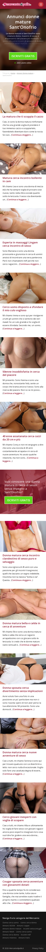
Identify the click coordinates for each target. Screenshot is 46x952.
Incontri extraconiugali (32, 928)
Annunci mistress (10, 937)
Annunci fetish (8, 931)
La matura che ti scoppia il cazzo (23, 116)
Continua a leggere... (22, 134)
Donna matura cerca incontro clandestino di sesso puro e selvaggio (21, 559)
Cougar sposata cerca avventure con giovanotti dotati (23, 883)
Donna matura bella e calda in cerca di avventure (21, 625)
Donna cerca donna (11, 934)
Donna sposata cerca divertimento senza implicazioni (23, 689)
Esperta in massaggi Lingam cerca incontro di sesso (20, 244)
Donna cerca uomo (11, 922)
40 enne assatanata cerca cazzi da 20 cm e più (22, 437)
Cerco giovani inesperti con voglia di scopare (19, 818)
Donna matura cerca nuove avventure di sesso (20, 754)
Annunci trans (24, 937)
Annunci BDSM (9, 925)
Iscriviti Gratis (23, 56)
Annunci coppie (23, 925)
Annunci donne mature (25, 73)
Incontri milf (26, 934)
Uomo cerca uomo (24, 931)
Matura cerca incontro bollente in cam (22, 179)
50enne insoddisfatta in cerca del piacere (21, 373)
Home (13, 73)
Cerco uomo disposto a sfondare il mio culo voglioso (23, 308)
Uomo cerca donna (29, 922)
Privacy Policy (37, 948)
